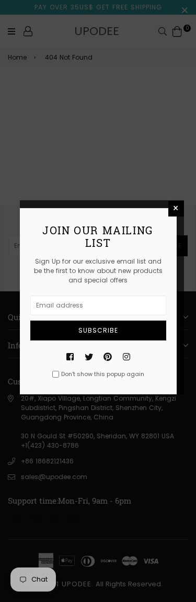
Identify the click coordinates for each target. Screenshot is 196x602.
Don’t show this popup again (102, 374)
